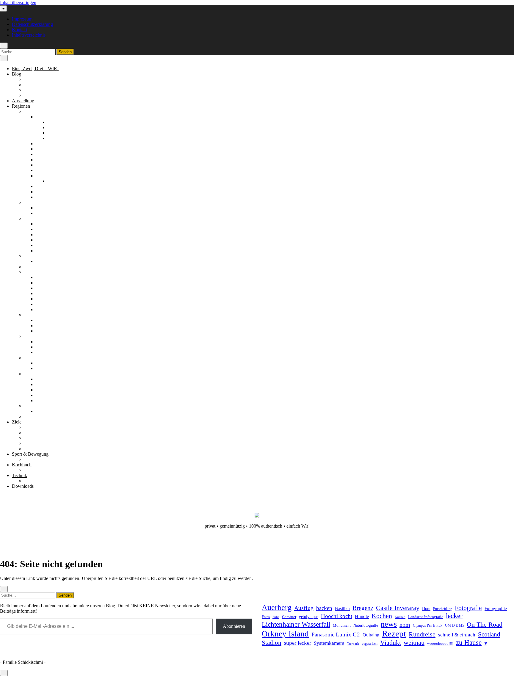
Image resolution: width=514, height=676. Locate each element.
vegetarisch (369, 644)
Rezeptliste (34, 470)
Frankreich (34, 255)
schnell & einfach (456, 635)
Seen (28, 437)
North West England (55, 213)
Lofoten (43, 325)
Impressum (22, 18)
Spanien (31, 357)
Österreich (33, 373)
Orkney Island (285, 633)
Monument (342, 625)
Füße (275, 617)
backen (324, 608)
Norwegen (34, 314)
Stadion (271, 642)
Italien (29, 266)
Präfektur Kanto (51, 288)
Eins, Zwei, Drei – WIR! (35, 68)
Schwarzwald (48, 191)
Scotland (489, 634)
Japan (29, 272)
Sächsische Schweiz (54, 186)
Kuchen (400, 617)
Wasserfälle (34, 448)
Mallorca (44, 368)
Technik (19, 475)
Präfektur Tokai (50, 304)
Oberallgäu (58, 122)
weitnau (414, 642)
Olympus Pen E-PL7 (427, 626)
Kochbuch (22, 464)
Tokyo (42, 309)
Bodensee (45, 143)
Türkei (30, 416)
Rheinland (45, 170)
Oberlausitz (46, 164)
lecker (454, 615)
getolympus (308, 616)
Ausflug (304, 608)
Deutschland (35, 111)
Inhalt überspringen (18, 2)
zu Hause (469, 642)
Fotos (266, 617)
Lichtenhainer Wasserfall (296, 624)
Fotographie (496, 608)
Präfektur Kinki (50, 293)
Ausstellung (23, 100)
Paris (40, 261)
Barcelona (45, 363)
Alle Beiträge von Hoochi (48, 84)
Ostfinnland (47, 234)
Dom (426, 608)
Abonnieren (234, 626)
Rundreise (422, 634)
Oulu (40, 239)
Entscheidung (442, 609)
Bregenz (362, 607)
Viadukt (390, 642)
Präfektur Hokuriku (54, 282)
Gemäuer (289, 617)
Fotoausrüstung (38, 480)
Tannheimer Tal (50, 389)
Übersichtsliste (37, 459)
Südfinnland (47, 245)
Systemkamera (329, 643)
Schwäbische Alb (52, 197)
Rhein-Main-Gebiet (54, 175)
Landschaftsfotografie (425, 616)
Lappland (45, 229)
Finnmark (45, 320)
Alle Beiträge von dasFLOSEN (53, 89)
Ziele (16, 421)
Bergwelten (35, 427)
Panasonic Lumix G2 (335, 634)
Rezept (394, 633)
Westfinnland (48, 250)
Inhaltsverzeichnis (29, 34)
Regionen (21, 106)
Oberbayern (47, 159)
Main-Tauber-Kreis (54, 148)
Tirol (40, 395)
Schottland (34, 336)
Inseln (41, 346)
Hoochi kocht (336, 616)
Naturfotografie (365, 625)
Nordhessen (47, 154)
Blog (16, 73)
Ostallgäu (56, 127)
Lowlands (45, 352)
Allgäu (42, 116)
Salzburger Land (51, 379)
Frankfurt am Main (65, 180)
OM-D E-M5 (454, 626)
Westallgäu (58, 138)
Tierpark (353, 643)
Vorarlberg (46, 400)
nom (404, 624)
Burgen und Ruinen (42, 432)
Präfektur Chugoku (54, 277)
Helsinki (43, 223)
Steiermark (46, 384)
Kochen (382, 615)
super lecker (297, 643)
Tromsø (43, 330)
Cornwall (44, 207)
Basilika (342, 608)
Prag (40, 411)
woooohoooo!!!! (440, 643)
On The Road (484, 624)
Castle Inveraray (397, 607)
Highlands (45, 341)
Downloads (23, 486)
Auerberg (277, 607)
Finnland (32, 218)
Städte (29, 443)
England (32, 202)
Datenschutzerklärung (32, 24)
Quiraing (371, 634)
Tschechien (34, 405)
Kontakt (19, 29)
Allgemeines (35, 79)
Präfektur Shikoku (53, 298)
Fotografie (468, 607)
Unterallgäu (59, 132)
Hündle (362, 616)
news (389, 624)
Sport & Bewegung (30, 454)
